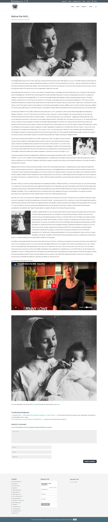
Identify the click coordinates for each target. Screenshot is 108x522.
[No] (106, 520)
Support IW (64, 1)
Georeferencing (15, 490)
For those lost (15, 485)
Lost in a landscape (16, 496)
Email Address (44, 489)
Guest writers (15, 492)
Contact (88, 1)
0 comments (27, 19)
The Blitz (14, 504)
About (77, 6)
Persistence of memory (17, 19)
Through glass (15, 508)
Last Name (43, 499)
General (14, 487)
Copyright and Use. (77, 1)
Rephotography (15, 502)
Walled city (14, 513)
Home (72, 6)
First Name (43, 494)
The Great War (15, 506)
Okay (75, 519)
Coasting (14, 483)
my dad (61, 143)
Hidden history (15, 494)
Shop (90, 6)
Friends (69, 1)
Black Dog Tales (15, 481)
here (12, 186)
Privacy (83, 1)
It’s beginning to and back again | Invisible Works (27, 419)
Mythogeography (16, 498)
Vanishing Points (15, 510)
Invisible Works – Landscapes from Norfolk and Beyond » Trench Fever (34, 415)
